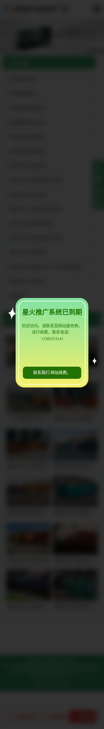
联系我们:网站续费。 (52, 372)
